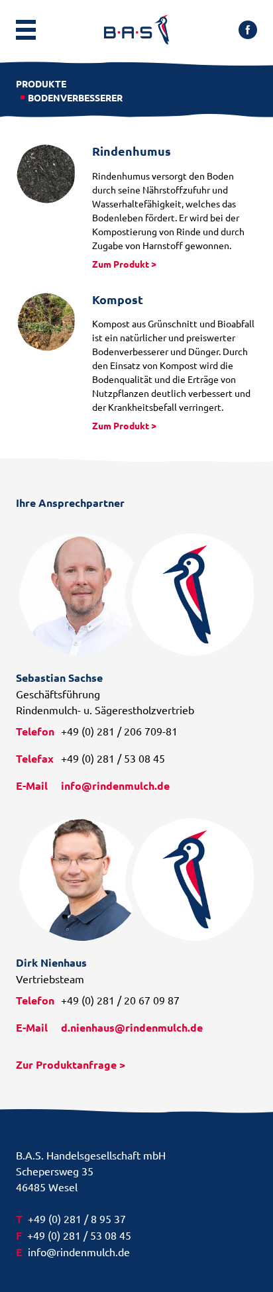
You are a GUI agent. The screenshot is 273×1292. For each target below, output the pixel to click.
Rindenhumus (131, 150)
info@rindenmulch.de (115, 785)
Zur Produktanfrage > (70, 1064)
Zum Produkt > (124, 264)
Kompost (117, 299)
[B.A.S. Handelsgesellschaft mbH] (136, 29)
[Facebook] (248, 34)
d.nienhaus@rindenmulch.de (132, 1027)
